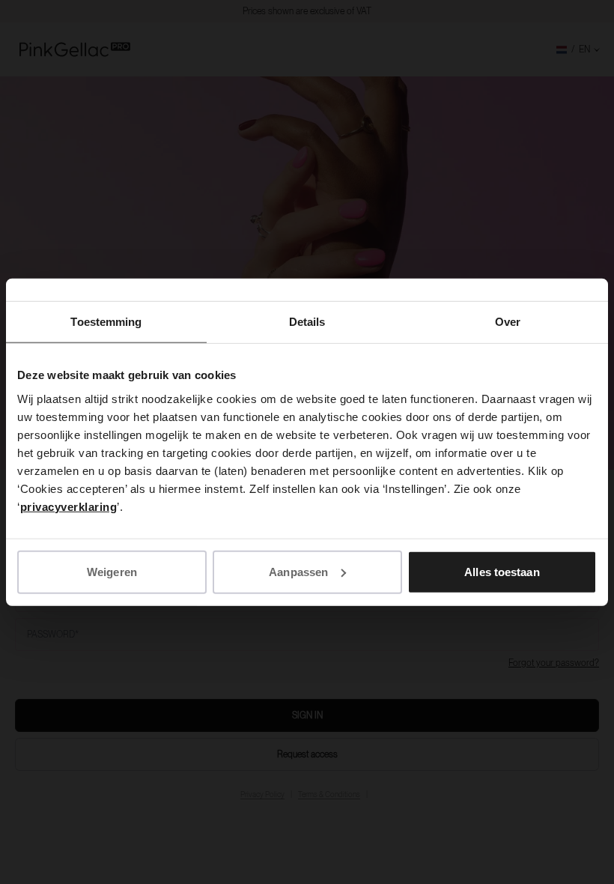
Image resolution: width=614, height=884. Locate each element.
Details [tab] (307, 321)
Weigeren (112, 571)
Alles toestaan (501, 571)
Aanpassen (298, 571)
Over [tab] (507, 321)
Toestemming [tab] (106, 321)
